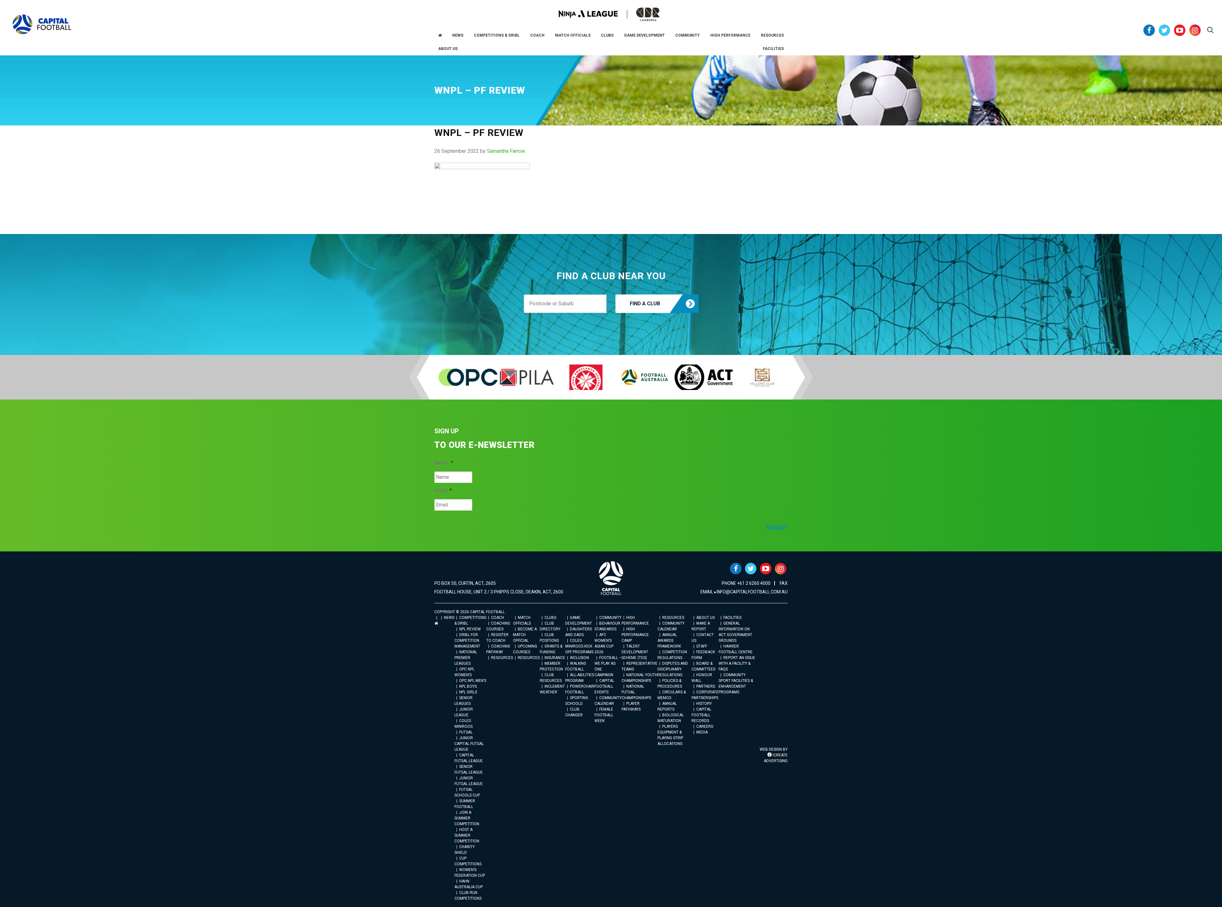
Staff (701, 646)
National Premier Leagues (465, 658)
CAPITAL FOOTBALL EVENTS (604, 686)
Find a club (645, 304)
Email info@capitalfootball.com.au (744, 591)
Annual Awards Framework (669, 640)
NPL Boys (468, 686)
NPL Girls (468, 692)
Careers (704, 726)
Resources (502, 657)
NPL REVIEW (470, 629)
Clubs (550, 617)
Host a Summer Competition (466, 835)
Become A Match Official (525, 635)
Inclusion (579, 657)
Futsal (466, 732)
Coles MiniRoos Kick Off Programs (579, 646)
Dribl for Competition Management (467, 640)
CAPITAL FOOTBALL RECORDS (701, 715)
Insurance (554, 657)
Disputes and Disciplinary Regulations (672, 669)
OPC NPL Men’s (472, 680)
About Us (705, 617)
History (704, 703)
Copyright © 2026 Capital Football (469, 612)
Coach (497, 617)
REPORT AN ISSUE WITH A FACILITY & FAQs (737, 663)
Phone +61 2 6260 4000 (746, 583)
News (449, 617)
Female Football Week (603, 715)
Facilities (732, 617)
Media (702, 732)
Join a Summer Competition (466, 818)
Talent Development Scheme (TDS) (635, 652)
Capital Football (42, 24)
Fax (784, 583)
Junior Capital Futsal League (469, 744)
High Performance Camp (635, 635)
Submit (777, 527)
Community (610, 617)
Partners (705, 686)
